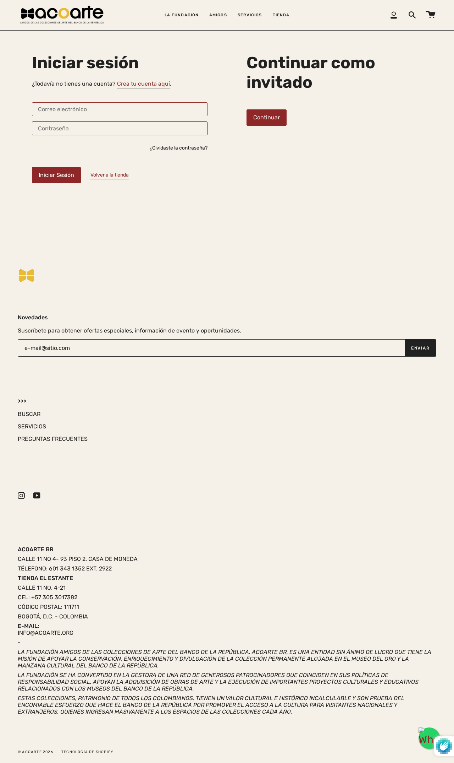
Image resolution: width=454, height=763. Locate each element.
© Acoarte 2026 (35, 752)
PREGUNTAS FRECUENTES (53, 438)
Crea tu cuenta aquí (143, 83)
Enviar (420, 348)
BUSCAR (29, 414)
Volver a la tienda (109, 175)
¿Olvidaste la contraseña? (178, 148)
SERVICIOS (32, 426)
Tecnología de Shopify (87, 752)
